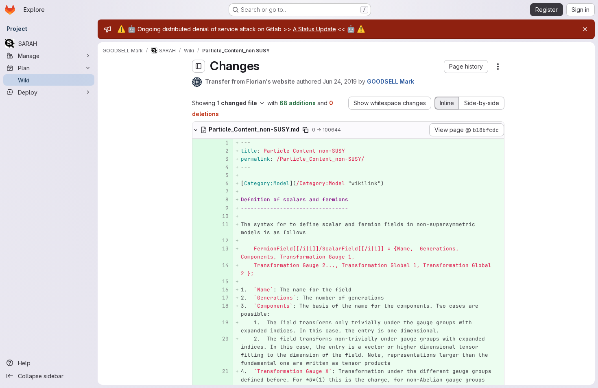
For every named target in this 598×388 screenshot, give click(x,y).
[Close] (585, 29)
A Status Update (314, 29)
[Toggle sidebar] (198, 66)
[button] (466, 66)
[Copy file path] (305, 130)
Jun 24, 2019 (340, 81)
